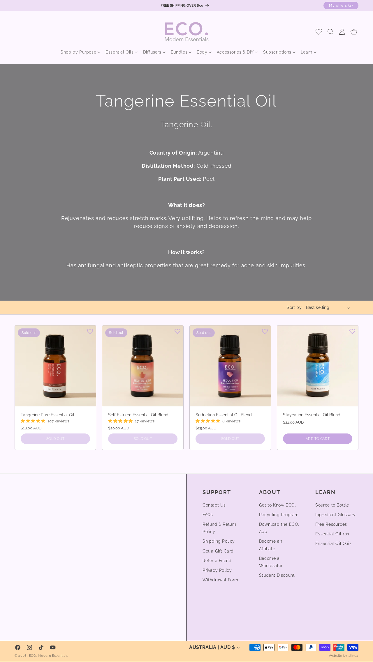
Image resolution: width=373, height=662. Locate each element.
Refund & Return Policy (219, 528)
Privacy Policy (217, 570)
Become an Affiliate (270, 545)
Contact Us (214, 505)
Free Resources (331, 524)
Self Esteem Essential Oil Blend (138, 415)
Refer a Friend (217, 560)
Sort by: (294, 307)
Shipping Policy (219, 541)
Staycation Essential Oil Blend (311, 415)
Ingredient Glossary (335, 514)
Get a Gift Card (218, 551)
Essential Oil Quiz (333, 543)
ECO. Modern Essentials (48, 656)
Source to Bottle (332, 505)
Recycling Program (279, 514)
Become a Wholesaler (271, 562)
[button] (78, 52)
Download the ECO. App (279, 528)
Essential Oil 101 (332, 534)
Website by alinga (343, 656)
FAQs (208, 514)
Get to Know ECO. (277, 505)
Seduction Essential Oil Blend (224, 415)
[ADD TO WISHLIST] (90, 331)
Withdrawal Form (220, 580)
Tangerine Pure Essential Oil (47, 415)
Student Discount (277, 575)
